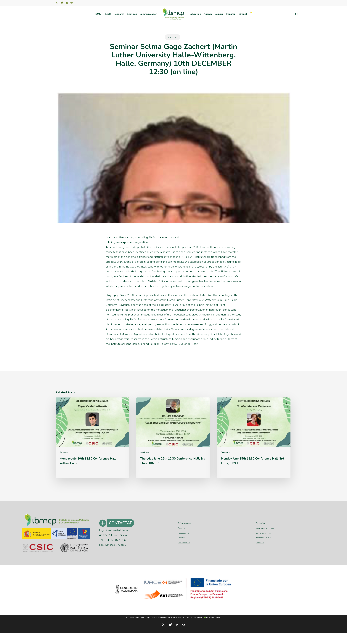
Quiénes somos (184, 523)
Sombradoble (214, 617)
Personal (181, 528)
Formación (260, 523)
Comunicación (184, 542)
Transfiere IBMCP (263, 538)
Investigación (183, 533)
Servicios (181, 538)
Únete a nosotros (263, 533)
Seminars (172, 37)
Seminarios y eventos (265, 528)
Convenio (260, 542)
